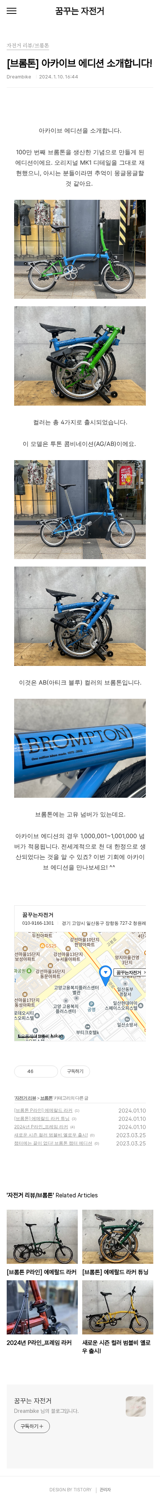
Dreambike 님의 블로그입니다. (46, 1411)
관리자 (105, 1489)
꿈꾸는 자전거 (80, 11)
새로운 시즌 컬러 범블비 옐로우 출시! (51, 1135)
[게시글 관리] (49, 1071)
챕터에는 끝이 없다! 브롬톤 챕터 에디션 (53, 1143)
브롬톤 (46, 1098)
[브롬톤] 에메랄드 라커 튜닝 (42, 1118)
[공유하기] (40, 1071)
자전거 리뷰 (25, 1098)
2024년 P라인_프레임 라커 (41, 1126)
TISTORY (82, 1489)
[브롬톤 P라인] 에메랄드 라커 (43, 1110)
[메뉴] (11, 11)
